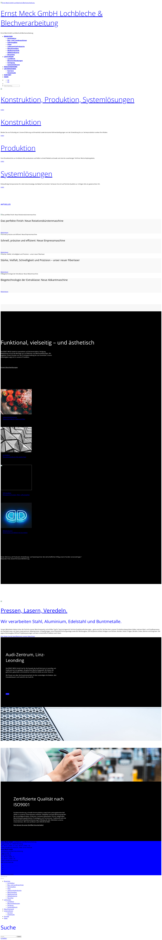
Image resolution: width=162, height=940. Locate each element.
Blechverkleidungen (15, 61)
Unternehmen (10, 69)
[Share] (3, 876)
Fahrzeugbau (12, 42)
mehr (2, 110)
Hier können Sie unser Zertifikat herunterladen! (29, 825)
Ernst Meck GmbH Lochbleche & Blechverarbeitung (52, 17)
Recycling (11, 55)
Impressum (7, 867)
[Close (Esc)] (1, 876)
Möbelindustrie (13, 53)
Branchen (8, 36)
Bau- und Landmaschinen (17, 40)
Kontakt (7, 75)
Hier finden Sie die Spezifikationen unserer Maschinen (18, 636)
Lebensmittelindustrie (16, 46)
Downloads (11, 73)
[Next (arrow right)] (3, 878)
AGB (5, 869)
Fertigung (11, 63)
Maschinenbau (13, 48)
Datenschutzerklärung (11, 865)
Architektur (11, 38)
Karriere (10, 71)
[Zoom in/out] (6, 876)
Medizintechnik (13, 51)
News (6, 77)
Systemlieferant (13, 65)
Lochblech (11, 59)
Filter (9, 44)
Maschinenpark (10, 67)
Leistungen (9, 57)
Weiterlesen (4, 233)
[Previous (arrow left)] (1, 878)
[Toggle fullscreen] (4, 876)
